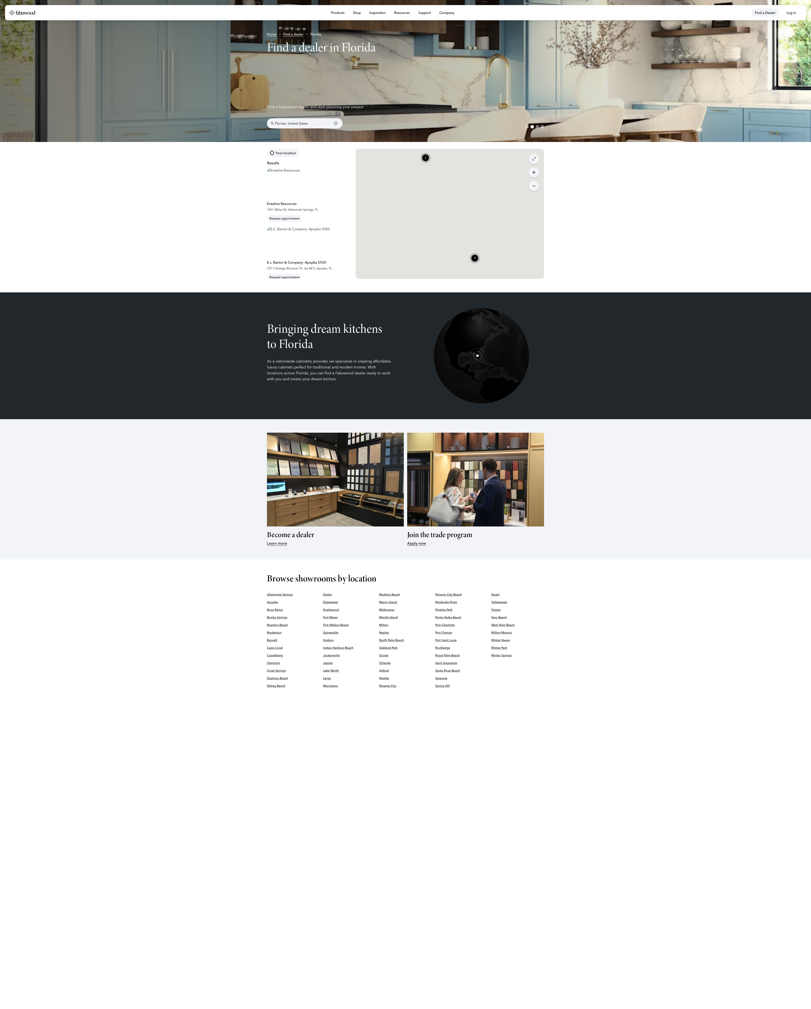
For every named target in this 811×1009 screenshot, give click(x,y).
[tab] (527, 126)
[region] (405, 71)
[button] (475, 258)
